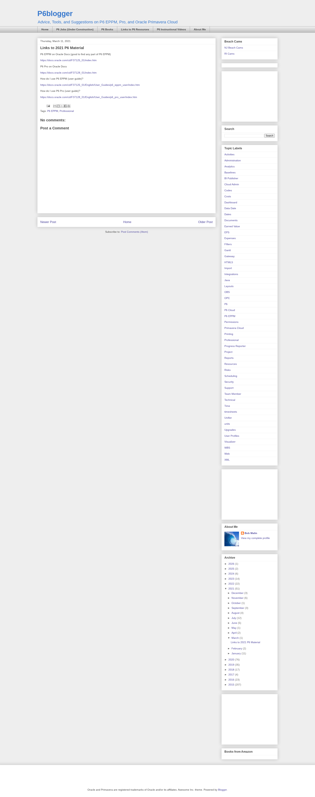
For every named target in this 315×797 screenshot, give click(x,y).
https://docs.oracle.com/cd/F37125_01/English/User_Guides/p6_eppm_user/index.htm (90, 84)
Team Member (232, 393)
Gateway (229, 256)
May (234, 627)
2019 (231, 664)
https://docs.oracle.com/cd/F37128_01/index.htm (68, 72)
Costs (227, 196)
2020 (231, 659)
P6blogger (55, 13)
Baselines (230, 172)
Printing (228, 334)
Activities (229, 154)
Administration (232, 160)
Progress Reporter (235, 346)
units (227, 423)
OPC (227, 298)
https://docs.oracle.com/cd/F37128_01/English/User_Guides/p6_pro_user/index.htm (88, 97)
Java (227, 280)
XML (227, 459)
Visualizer (230, 441)
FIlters (228, 244)
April (234, 632)
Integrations (231, 274)
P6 (226, 304)
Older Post (205, 222)
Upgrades (230, 429)
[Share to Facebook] (65, 106)
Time (227, 405)
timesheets (230, 411)
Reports (229, 357)
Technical (229, 399)
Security (229, 381)
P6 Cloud (229, 310)
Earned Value (232, 226)
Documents (231, 220)
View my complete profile (255, 538)
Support (229, 387)
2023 (231, 578)
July (234, 618)
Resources (230, 363)
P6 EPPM (52, 111)
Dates (227, 214)
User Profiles (231, 435)
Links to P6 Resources (135, 29)
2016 (231, 679)
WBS (227, 447)
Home (44, 29)
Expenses (230, 238)
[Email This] (55, 106)
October (237, 603)
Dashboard (230, 202)
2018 (231, 669)
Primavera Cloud (234, 328)
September (238, 607)
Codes (228, 190)
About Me (200, 29)
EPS (226, 232)
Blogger (222, 789)
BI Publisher (231, 178)
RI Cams (229, 53)
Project (228, 351)
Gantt (227, 250)
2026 (231, 563)
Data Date (230, 208)
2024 (231, 573)
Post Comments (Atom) (134, 231)
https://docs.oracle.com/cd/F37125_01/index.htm (68, 60)
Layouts (229, 286)
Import (228, 268)
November (238, 597)
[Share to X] (62, 106)
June (235, 622)
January (237, 653)
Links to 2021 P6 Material (245, 642)
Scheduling (230, 376)
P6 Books (107, 29)
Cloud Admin (231, 184)
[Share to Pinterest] (69, 106)
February (237, 648)
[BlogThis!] (58, 106)
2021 (231, 588)
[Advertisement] (247, 95)
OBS (227, 292)
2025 (231, 568)
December (238, 592)
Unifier (228, 417)
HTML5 (228, 262)
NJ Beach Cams (233, 47)
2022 (231, 583)
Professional (67, 111)
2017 (231, 674)
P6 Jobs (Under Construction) (75, 29)
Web (227, 453)
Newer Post (48, 222)
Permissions (231, 321)
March (236, 637)
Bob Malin (251, 533)
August (236, 612)
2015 (231, 684)
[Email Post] (48, 105)
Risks (227, 369)
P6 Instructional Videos (171, 29)
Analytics (229, 166)
